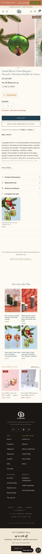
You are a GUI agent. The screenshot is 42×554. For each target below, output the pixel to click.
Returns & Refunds (28, 449)
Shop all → (35, 367)
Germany (28, 514)
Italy (20, 517)
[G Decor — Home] (19, 11)
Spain (25, 517)
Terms (19, 507)
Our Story (10, 478)
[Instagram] (13, 430)
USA (14, 514)
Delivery (25, 444)
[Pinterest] (24, 430)
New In (9, 439)
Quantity (5, 101)
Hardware (10, 444)
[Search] (7, 11)
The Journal (11, 498)
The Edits (10, 469)
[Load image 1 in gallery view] (17, 41)
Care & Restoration (28, 490)
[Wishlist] (35, 11)
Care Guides (26, 459)
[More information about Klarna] (34, 129)
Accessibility (20, 510)
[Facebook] (18, 430)
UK (11, 514)
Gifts (8, 464)
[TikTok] (29, 430)
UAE (29, 517)
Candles (9, 459)
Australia (20, 514)
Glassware (10, 454)
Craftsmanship (12, 483)
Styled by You (11, 488)
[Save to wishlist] (18, 291)
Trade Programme (28, 485)
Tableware (10, 449)
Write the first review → (21, 259)
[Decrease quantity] (4, 106)
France (14, 517)
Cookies (29, 507)
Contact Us (26, 439)
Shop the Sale (21, 548)
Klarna (24, 464)
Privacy (11, 507)
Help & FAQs (26, 454)
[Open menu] (3, 11)
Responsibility (11, 493)
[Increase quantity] (12, 106)
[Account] (31, 11)
